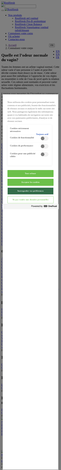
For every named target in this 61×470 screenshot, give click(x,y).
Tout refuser (30, 173)
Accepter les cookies (30, 182)
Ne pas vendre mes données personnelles (31, 200)
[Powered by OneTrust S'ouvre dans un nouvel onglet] (44, 207)
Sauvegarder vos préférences (30, 191)
